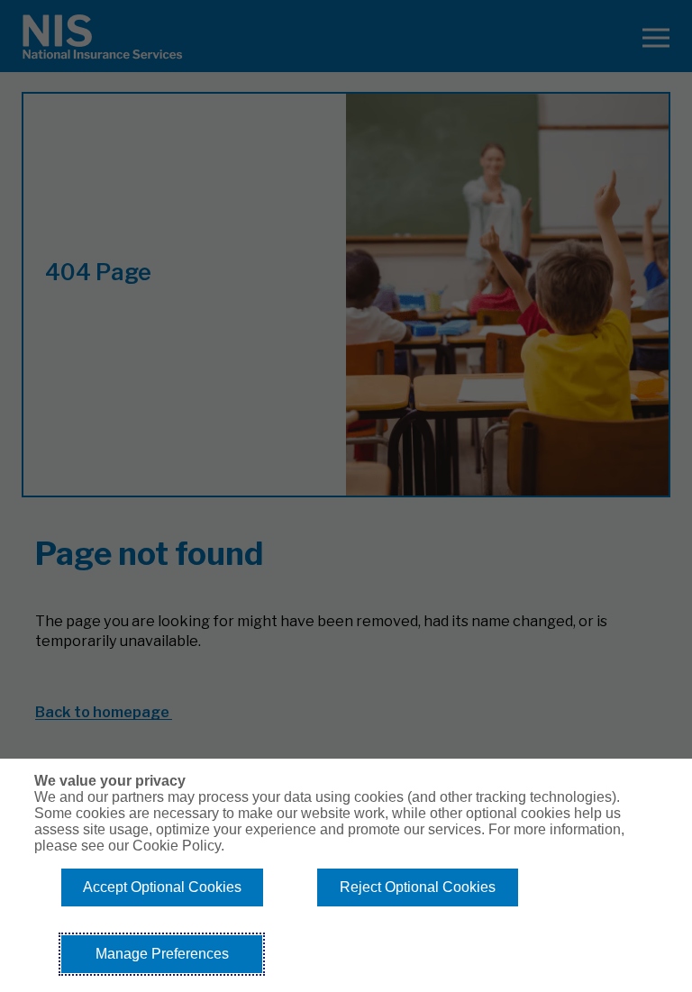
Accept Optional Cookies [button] (162, 887)
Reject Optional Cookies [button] (418, 887)
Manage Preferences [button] (162, 953)
